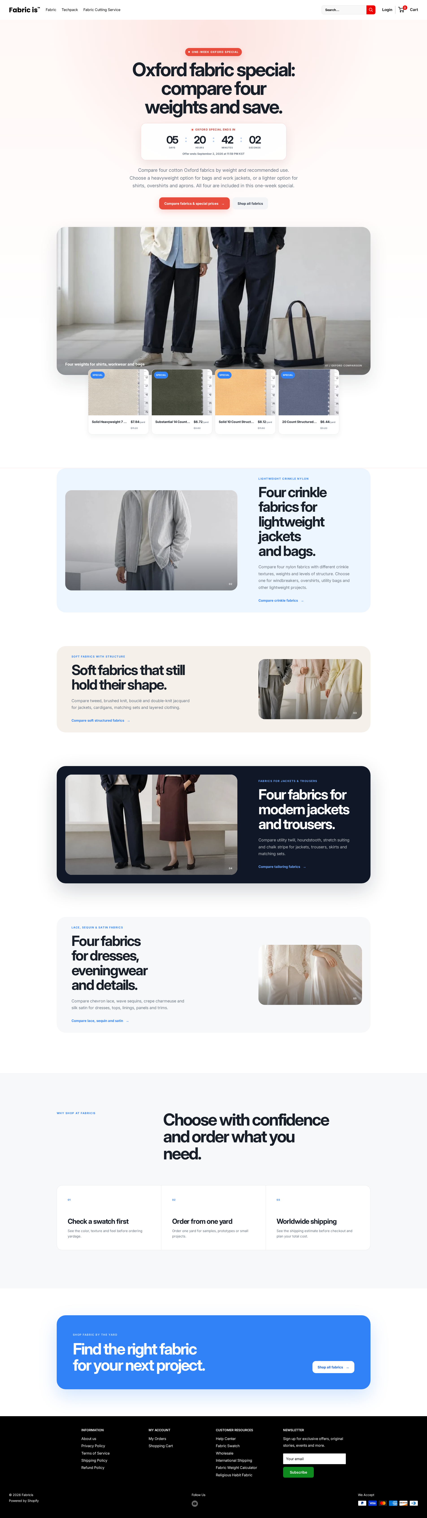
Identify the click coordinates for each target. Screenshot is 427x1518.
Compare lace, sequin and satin (100, 1021)
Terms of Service (95, 1453)
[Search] (370, 9)
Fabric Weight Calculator (236, 1467)
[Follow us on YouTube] (195, 1504)
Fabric (51, 9)
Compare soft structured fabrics (101, 720)
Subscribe (298, 1472)
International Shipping (234, 1460)
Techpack (70, 9)
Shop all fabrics (250, 203)
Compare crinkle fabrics (281, 600)
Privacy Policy (93, 1446)
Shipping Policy (94, 1460)
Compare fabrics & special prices (194, 203)
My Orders (157, 1438)
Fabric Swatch (228, 1446)
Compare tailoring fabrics (282, 867)
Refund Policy (92, 1467)
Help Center (226, 1438)
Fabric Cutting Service (101, 9)
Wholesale (224, 1453)
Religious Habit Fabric (234, 1475)
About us (88, 1438)
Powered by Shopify (24, 1501)
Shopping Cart (161, 1446)
